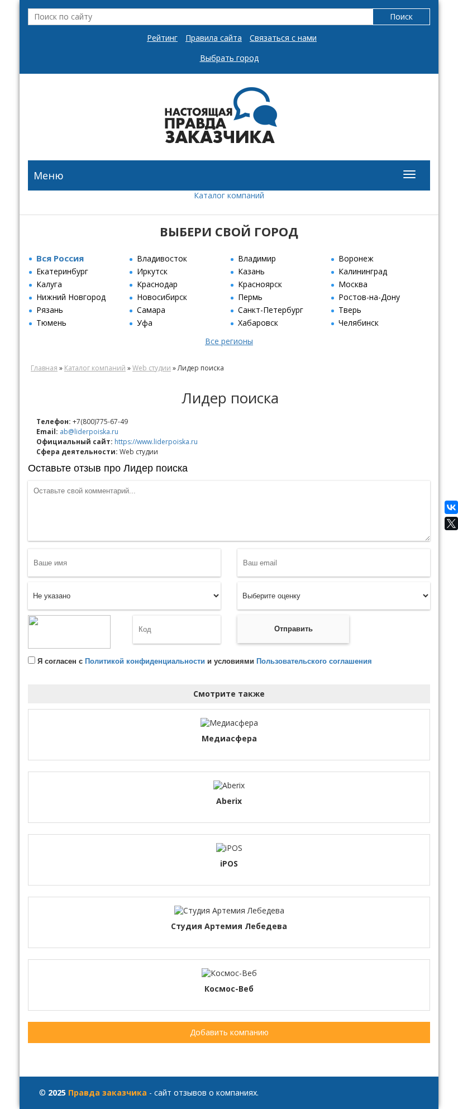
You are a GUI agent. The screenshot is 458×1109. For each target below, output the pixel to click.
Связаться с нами (283, 37)
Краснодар (157, 284)
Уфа (144, 322)
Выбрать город (229, 58)
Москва (353, 284)
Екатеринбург (62, 271)
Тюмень (51, 322)
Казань (251, 271)
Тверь (349, 309)
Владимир (257, 258)
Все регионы (229, 341)
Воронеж (356, 258)
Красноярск (260, 284)
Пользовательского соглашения (314, 661)
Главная (44, 368)
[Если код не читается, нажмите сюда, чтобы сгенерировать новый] (69, 631)
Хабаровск (258, 322)
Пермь (250, 297)
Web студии (151, 368)
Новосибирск (162, 297)
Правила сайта (213, 37)
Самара (151, 309)
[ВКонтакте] (451, 507)
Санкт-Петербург (270, 309)
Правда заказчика (107, 1092)
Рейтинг (162, 37)
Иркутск (152, 271)
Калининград (362, 271)
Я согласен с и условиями (204, 661)
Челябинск (358, 322)
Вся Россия (60, 258)
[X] (451, 523)
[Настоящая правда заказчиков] (229, 118)
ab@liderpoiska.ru (89, 431)
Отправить (293, 629)
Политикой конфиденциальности (145, 661)
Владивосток (162, 258)
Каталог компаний (229, 195)
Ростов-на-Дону (369, 297)
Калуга (49, 284)
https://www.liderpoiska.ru (156, 441)
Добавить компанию (229, 1032)
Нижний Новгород (71, 297)
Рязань (49, 309)
